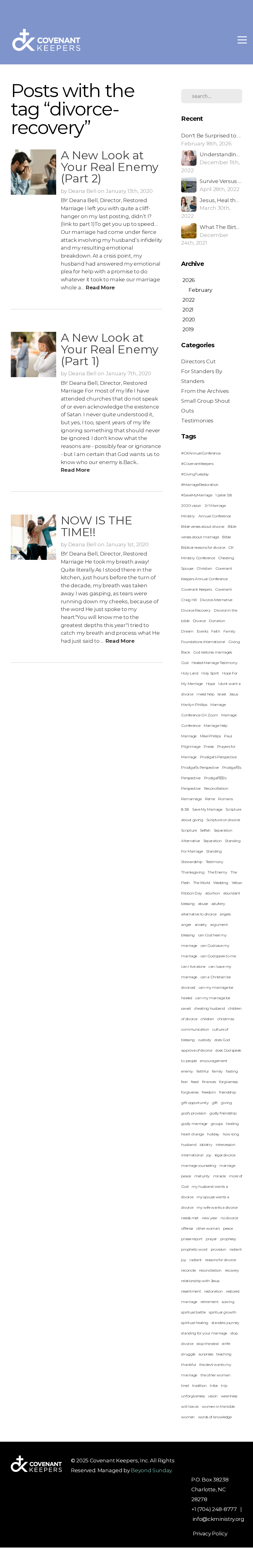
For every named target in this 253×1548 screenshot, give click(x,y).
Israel (222, 694)
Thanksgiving (192, 872)
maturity (202, 1176)
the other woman (215, 1375)
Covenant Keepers (196, 589)
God (184, 662)
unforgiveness (193, 1396)
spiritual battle (193, 1312)
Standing (214, 851)
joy (208, 1155)
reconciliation (210, 1270)
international (192, 1155)
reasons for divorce (220, 1259)
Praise (209, 746)
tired (185, 1385)
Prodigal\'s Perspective (200, 767)
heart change (192, 1134)
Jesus (233, 694)
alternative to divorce (198, 914)
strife (226, 1343)
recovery (232, 1270)
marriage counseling (198, 1165)
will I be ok (189, 1406)
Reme (210, 798)
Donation (217, 620)
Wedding (220, 882)
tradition (199, 1385)
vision (213, 1396)
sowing (228, 1301)
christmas (225, 1018)
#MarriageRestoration (199, 484)
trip (224, 1385)
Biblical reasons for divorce (203, 547)
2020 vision (191, 505)
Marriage (188, 736)
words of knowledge (215, 1417)
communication (195, 1029)
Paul (228, 736)
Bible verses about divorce (202, 526)
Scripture (189, 830)
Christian (204, 568)
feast (195, 1081)
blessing (187, 935)
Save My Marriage (207, 809)
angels (225, 914)
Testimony (214, 861)
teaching (223, 1354)
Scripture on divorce (223, 819)
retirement (210, 1301)
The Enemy (217, 872)
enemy (187, 1071)
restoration (213, 1291)
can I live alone (193, 966)
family (217, 1071)
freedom (209, 1092)
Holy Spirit (210, 673)
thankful (188, 1364)
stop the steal (208, 1343)
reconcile (188, 1270)
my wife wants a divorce (217, 1207)
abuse (203, 903)
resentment (191, 1291)
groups (217, 1123)
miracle (219, 1176)
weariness (229, 1396)
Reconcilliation (216, 788)
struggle (188, 1354)
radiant (195, 1259)
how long (231, 1134)
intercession (225, 1144)
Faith (215, 631)
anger (186, 924)
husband (188, 1144)
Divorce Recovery (195, 610)
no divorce (229, 1218)
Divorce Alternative (216, 599)
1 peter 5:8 (223, 495)
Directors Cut (198, 361)
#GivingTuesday (195, 474)
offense (187, 1228)
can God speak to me (218, 956)
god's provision (193, 1113)
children (207, 1018)
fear (184, 1081)
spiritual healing (194, 1322)
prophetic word (194, 1249)
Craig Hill (189, 599)
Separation (212, 840)
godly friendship (222, 1113)
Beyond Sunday (151, 1470)
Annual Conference (214, 516)
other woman (208, 1228)
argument (219, 924)
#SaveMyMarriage (196, 495)
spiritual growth (222, 1312)
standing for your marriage (204, 1333)
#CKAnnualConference (200, 453)
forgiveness (228, 1081)
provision (218, 1249)
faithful (203, 1071)
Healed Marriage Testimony (214, 662)
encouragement (213, 1060)
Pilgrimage (190, 746)
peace (228, 1228)
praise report (191, 1238)
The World (201, 882)
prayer (211, 1238)
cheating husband (209, 1008)
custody (204, 1039)
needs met (189, 1218)
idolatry (206, 1144)
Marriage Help (215, 725)
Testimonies (197, 420)
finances (209, 1081)
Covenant (223, 589)
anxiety (201, 924)
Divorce (199, 620)
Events (202, 631)
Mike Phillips (210, 736)
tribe (214, 1385)
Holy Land (189, 673)
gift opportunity (195, 1102)
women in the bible (218, 1406)
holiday (213, 1134)
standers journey (225, 1322)
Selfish (205, 830)
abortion (212, 893)
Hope (210, 683)
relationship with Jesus (200, 1280)
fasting (232, 1071)
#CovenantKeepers (197, 463)
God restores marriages (212, 652)
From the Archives (205, 391)
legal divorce (225, 1155)
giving (226, 1102)
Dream (187, 631)
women (187, 1417)
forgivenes (189, 1092)
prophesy (228, 1238)
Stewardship (191, 861)
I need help (205, 694)
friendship (227, 1092)
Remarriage (191, 798)
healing (232, 1123)
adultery (218, 903)
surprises (206, 1354)
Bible (226, 537)
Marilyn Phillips (194, 704)
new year (209, 1218)
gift (215, 1102)
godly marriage (194, 1123)
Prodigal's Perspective (218, 757)
